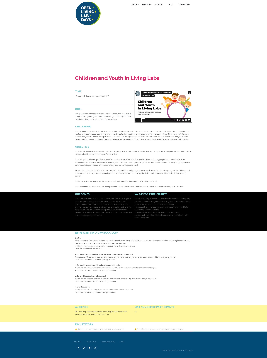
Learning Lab (183, 5)
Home (118, 52)
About (134, 5)
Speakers (159, 5)
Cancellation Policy (108, 342)
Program (146, 5)
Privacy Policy (91, 342)
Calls (170, 5)
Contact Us (77, 342)
